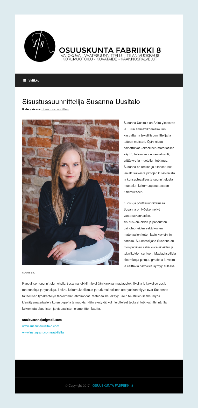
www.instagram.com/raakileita (43, 332)
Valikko (33, 80)
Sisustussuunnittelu (55, 109)
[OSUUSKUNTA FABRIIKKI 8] (99, 44)
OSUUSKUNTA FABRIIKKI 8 (112, 385)
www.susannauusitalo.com (40, 326)
